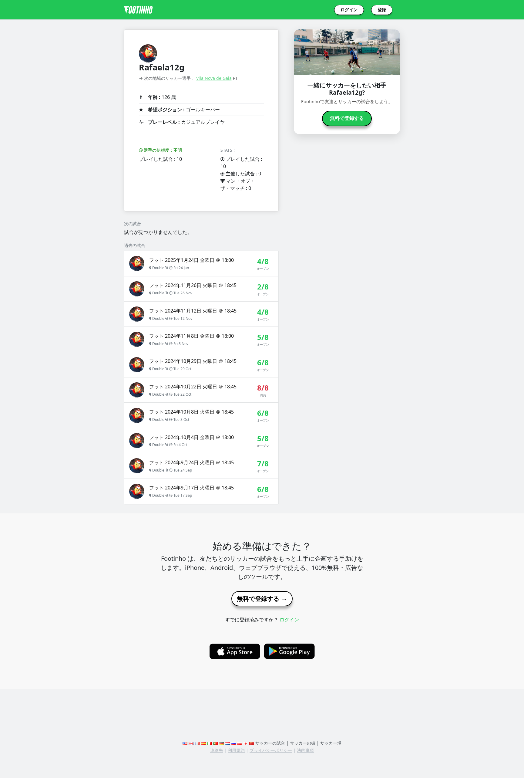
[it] (209, 743)
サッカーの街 (302, 743)
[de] (221, 743)
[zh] (251, 743)
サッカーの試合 (270, 743)
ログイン (349, 9)
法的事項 (305, 750)
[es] (203, 743)
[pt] (215, 743)
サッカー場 (330, 743)
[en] (185, 743)
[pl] (239, 743)
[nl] (227, 743)
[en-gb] (191, 743)
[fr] (197, 743)
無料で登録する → (262, 598)
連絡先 (216, 750)
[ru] (233, 743)
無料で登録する (347, 118)
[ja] (245, 743)
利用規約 (236, 750)
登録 (382, 9)
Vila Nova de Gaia (214, 78)
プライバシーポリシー (271, 750)
